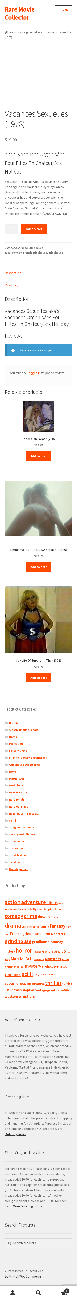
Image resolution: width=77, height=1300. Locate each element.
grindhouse (55, 252)
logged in (34, 373)
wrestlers (27, 996)
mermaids (39, 959)
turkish (67, 984)
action (13, 902)
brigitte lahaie (53, 909)
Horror (13, 771)
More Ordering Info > (27, 1206)
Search (38, 1293)
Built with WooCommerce (23, 1276)
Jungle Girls (62, 951)
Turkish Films (17, 855)
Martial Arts (16, 778)
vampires (27, 990)
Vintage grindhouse (49, 990)
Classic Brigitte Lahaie (23, 730)
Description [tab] (13, 273)
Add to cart (34, 229)
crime (30, 916)
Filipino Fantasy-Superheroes (28, 757)
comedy (17, 252)
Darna (13, 737)
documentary (48, 916)
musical (19, 966)
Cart (59, 1289)
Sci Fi (12, 820)
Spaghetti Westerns (22, 827)
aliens (52, 902)
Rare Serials (16, 799)
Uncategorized (18, 869)
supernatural (36, 984)
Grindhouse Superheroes (25, 764)
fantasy (58, 926)
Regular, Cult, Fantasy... (24, 813)
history (10, 951)
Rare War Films (18, 806)
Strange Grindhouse (32, 32)
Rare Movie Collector (19, 13)
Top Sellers (16, 848)
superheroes (15, 983)
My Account (13, 1293)
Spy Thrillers (43, 974)
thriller (53, 983)
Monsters (53, 958)
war (67, 990)
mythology (49, 966)
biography (23, 909)
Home (13, 32)
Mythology (16, 785)
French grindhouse (35, 252)
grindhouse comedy (47, 941)
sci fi (27, 974)
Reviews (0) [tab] (13, 285)
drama (13, 925)
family (44, 926)
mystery (33, 966)
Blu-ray (13, 723)
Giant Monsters (53, 934)
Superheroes (17, 841)
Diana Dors (16, 743)
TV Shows (15, 862)
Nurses (62, 966)
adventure (33, 902)
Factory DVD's (18, 750)
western (11, 996)
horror (24, 950)
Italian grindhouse (43, 951)
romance (13, 974)
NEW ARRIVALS (18, 792)
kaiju (7, 959)
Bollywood (36, 909)
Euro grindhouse (30, 926)
